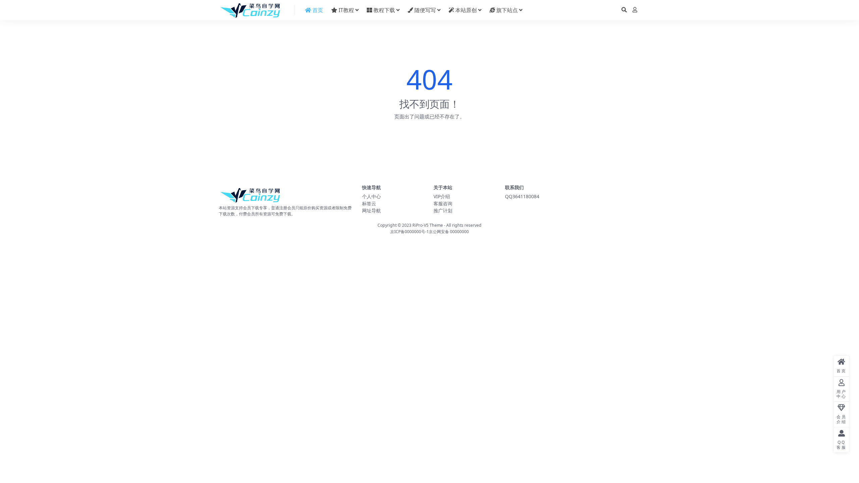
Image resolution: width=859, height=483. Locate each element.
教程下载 (383, 10)
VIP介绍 (442, 196)
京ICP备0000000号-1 (409, 231)
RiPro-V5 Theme (427, 225)
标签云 (369, 203)
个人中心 (371, 196)
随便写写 (424, 10)
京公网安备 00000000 (449, 231)
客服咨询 (443, 203)
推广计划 (443, 210)
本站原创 (465, 10)
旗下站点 (506, 10)
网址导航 (371, 210)
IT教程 (345, 10)
